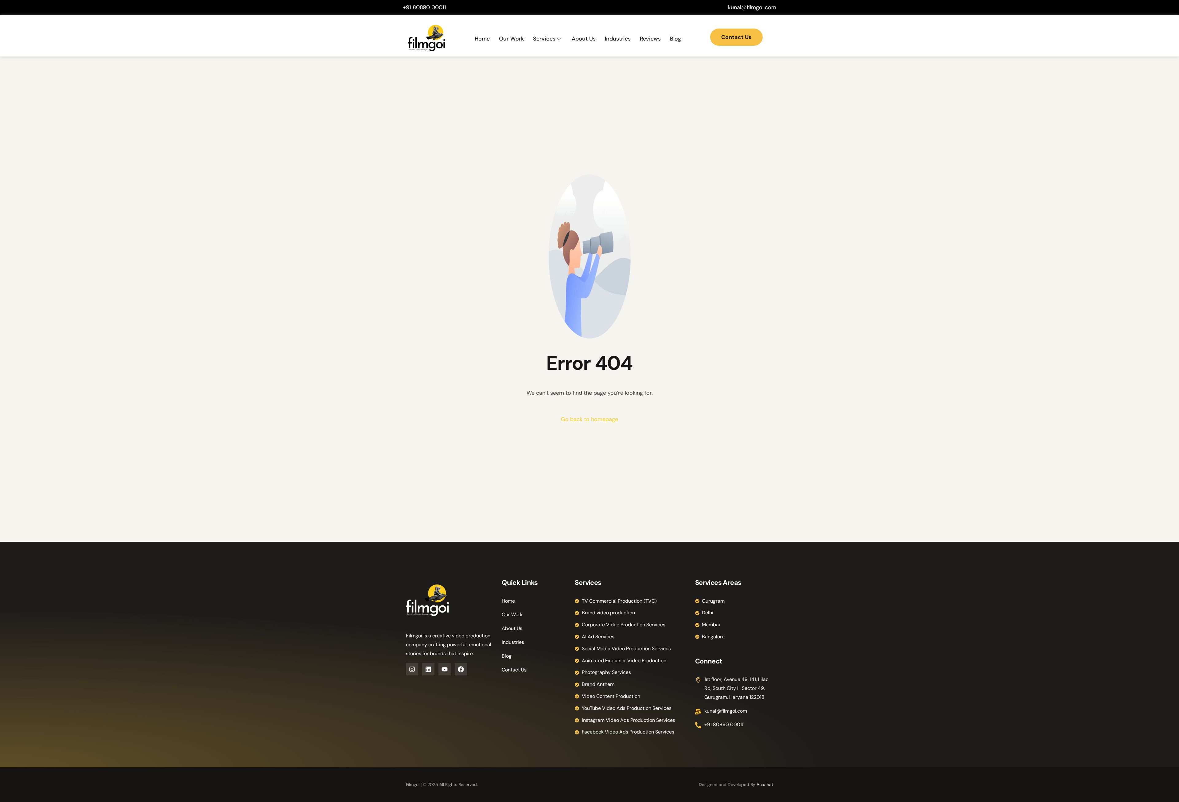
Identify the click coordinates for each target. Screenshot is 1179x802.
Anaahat (765, 784)
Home (482, 38)
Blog (675, 38)
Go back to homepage (589, 419)
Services (544, 38)
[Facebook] (461, 669)
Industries (618, 38)
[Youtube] (444, 669)
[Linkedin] (428, 669)
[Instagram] (412, 669)
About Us (584, 38)
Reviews (650, 38)
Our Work (511, 38)
